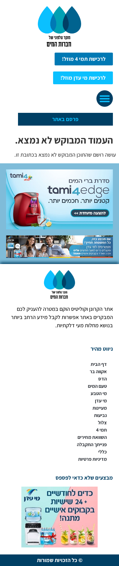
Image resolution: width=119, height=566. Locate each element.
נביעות (100, 415)
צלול (102, 422)
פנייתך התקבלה (92, 444)
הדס (102, 379)
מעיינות (99, 408)
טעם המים (97, 386)
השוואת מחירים (92, 437)
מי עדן (101, 401)
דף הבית (99, 364)
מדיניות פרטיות (92, 459)
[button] (104, 98)
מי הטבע (99, 393)
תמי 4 (101, 430)
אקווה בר (98, 371)
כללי (102, 452)
